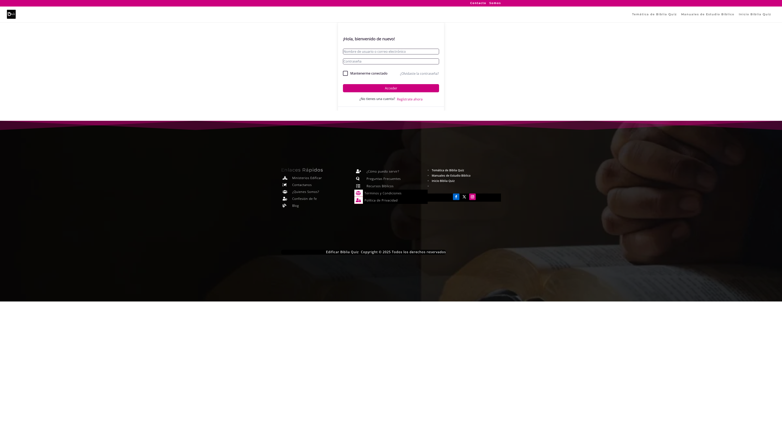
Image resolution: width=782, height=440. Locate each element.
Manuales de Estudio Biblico (707, 14)
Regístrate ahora (410, 99)
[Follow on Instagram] (472, 197)
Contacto (478, 3)
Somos (495, 3)
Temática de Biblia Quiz (654, 14)
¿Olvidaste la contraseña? (419, 73)
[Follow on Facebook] (456, 197)
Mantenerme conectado (369, 73)
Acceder (391, 88)
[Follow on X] (464, 197)
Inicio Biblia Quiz (755, 14)
